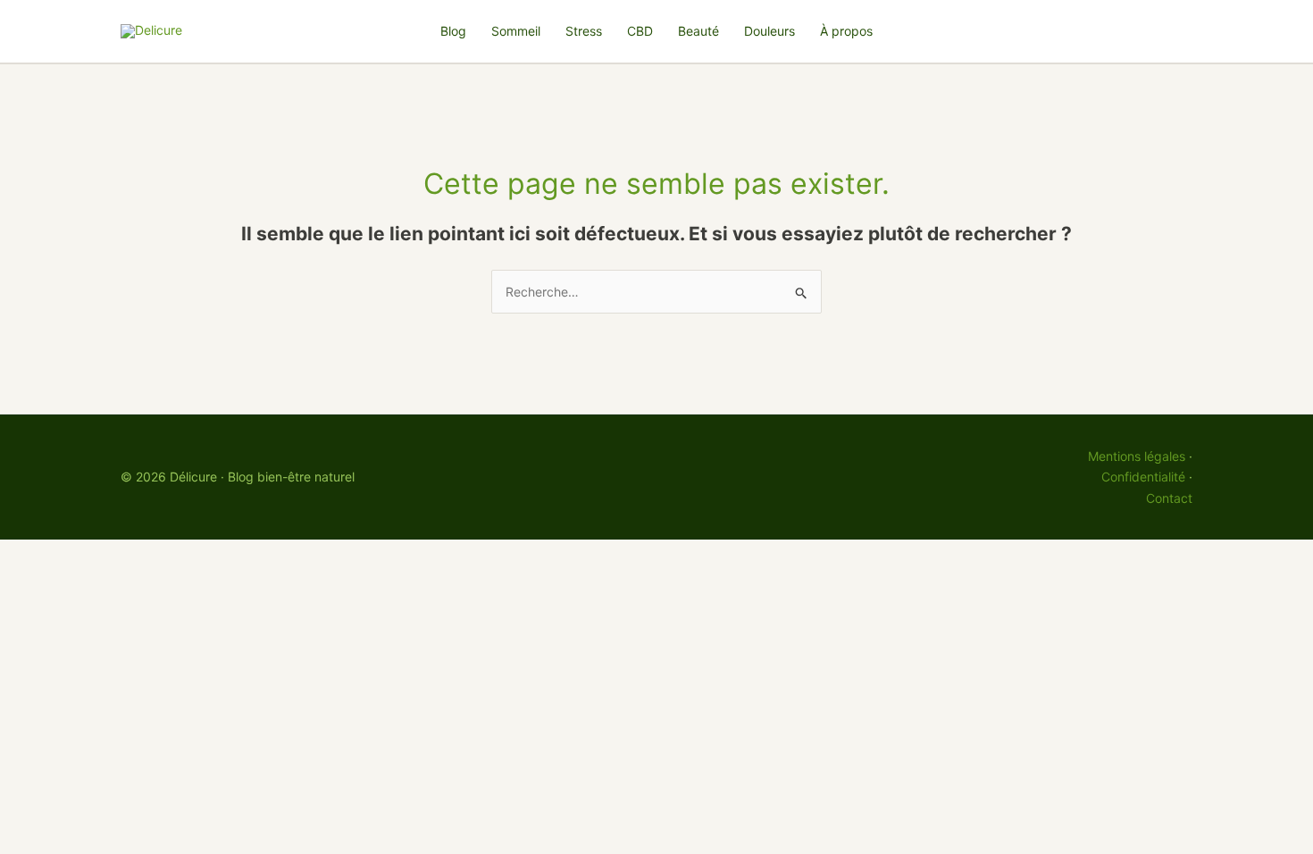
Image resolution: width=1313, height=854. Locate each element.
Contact (1169, 498)
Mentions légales (1136, 456)
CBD (640, 30)
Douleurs (769, 30)
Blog (453, 30)
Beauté (698, 30)
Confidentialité (1143, 476)
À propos (846, 30)
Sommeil (515, 30)
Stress (583, 30)
